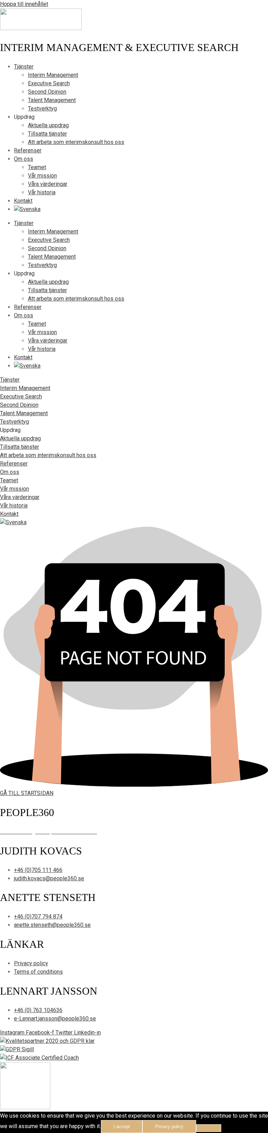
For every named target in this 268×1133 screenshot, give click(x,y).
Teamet (37, 167)
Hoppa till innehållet (24, 4)
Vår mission (42, 175)
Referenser (28, 150)
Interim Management (53, 75)
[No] (208, 1128)
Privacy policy (169, 1126)
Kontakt (23, 200)
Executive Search (49, 83)
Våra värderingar (47, 184)
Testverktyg (42, 108)
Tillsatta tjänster (47, 133)
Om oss (23, 159)
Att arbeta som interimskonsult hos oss (76, 142)
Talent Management (52, 100)
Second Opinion (47, 91)
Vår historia (41, 192)
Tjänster (24, 66)
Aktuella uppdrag (48, 125)
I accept (121, 1126)
